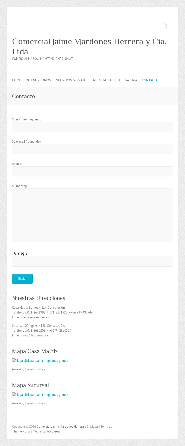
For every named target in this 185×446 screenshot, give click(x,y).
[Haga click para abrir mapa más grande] (40, 361)
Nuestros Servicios (72, 80)
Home (16, 80)
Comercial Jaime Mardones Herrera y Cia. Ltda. (89, 46)
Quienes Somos (38, 80)
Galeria (131, 80)
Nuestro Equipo (106, 80)
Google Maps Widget (35, 369)
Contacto (150, 80)
